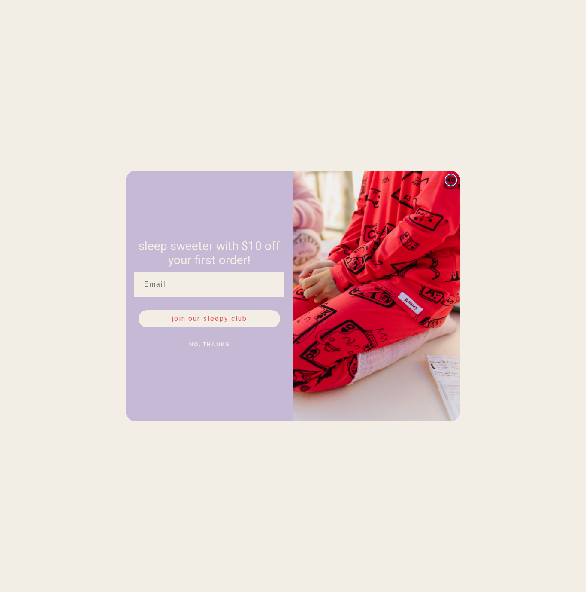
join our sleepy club (209, 318)
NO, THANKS (209, 345)
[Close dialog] (451, 180)
